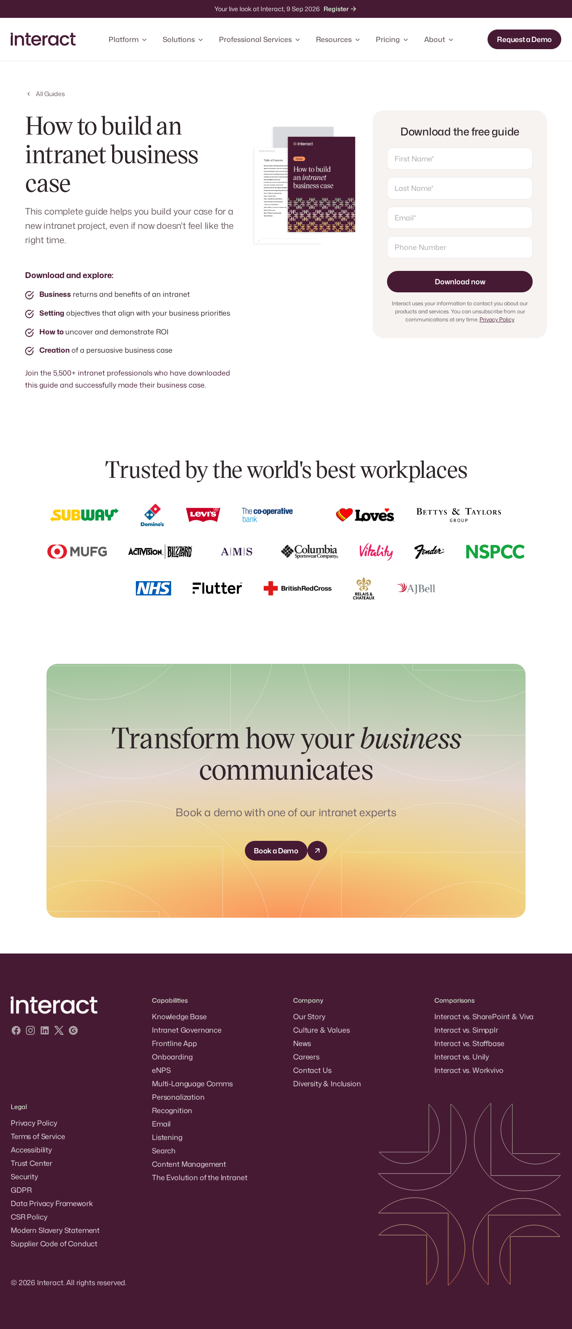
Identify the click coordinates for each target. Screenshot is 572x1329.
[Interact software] (74, 1005)
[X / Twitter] (59, 1031)
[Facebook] (16, 1031)
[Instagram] (30, 1031)
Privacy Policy (496, 319)
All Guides (50, 93)
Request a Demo (524, 39)
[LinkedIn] (44, 1031)
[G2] (73, 1031)
